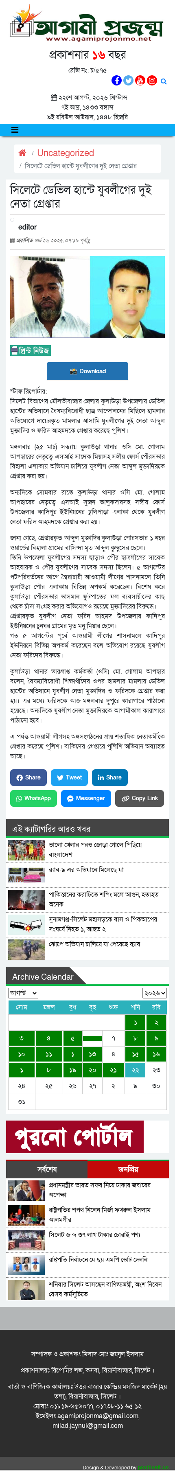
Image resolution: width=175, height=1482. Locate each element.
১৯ (72, 1070)
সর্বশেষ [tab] (47, 1169)
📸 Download (88, 371)
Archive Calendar (43, 977)
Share (33, 777)
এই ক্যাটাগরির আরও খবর (51, 829)
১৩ (92, 1054)
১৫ (135, 1054)
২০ (92, 1070)
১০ (21, 1054)
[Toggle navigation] (15, 130)
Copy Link (145, 798)
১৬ (156, 1054)
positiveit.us (153, 1467)
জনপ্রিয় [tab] (128, 1169)
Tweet (74, 777)
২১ (113, 1070)
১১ (49, 1054)
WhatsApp (37, 798)
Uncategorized (65, 153)
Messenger (90, 798)
